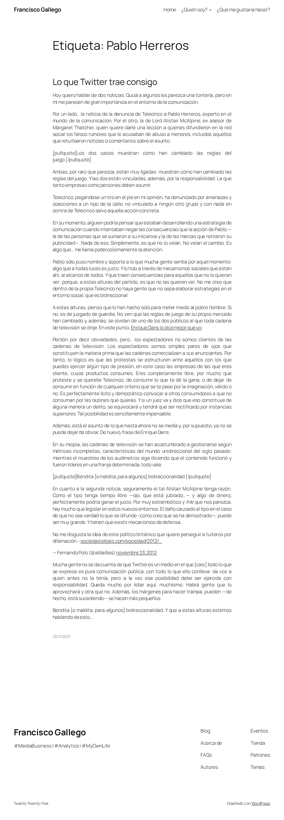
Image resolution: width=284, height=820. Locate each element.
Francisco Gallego (37, 9)
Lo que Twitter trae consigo (105, 82)
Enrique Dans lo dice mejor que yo (166, 327)
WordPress (261, 803)
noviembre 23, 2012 (136, 552)
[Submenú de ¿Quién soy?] (210, 9)
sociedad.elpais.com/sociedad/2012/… (121, 540)
